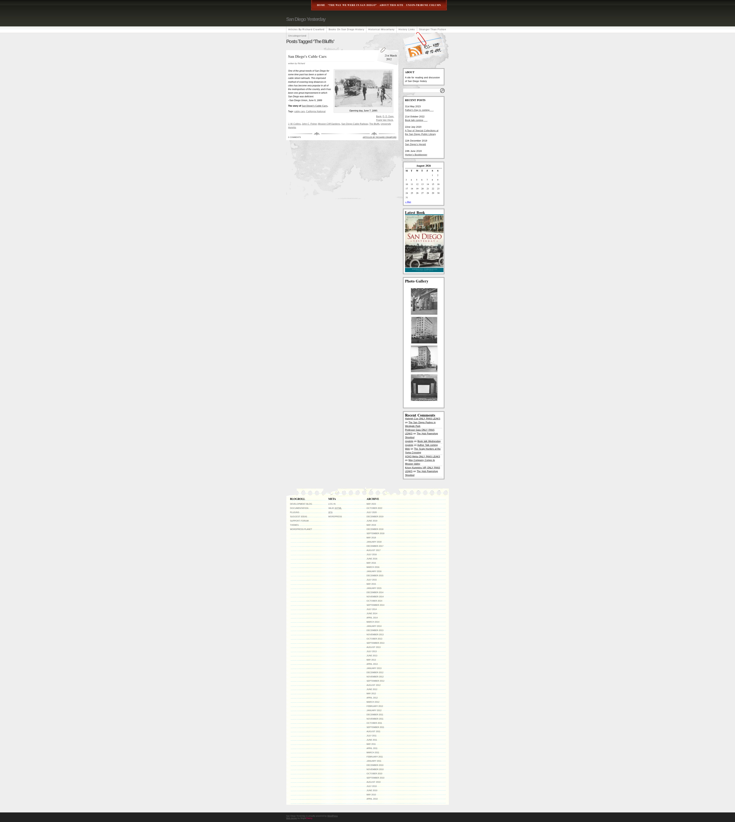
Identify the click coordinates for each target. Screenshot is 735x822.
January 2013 (374, 668)
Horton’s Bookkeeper (416, 154)
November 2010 (375, 769)
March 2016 (373, 567)
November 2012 (375, 676)
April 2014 (372, 617)
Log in (332, 504)
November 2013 (375, 634)
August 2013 (374, 647)
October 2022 (374, 508)
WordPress (335, 516)
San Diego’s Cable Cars (307, 56)
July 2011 (371, 735)
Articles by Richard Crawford (306, 29)
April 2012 (372, 698)
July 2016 (372, 554)
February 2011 (375, 757)
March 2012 (373, 702)
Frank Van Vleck (384, 120)
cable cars (299, 111)
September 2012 (375, 681)
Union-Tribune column (423, 5)
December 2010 (375, 765)
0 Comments (294, 137)
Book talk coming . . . (416, 120)
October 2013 (374, 639)
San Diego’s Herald (415, 144)
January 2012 (374, 710)
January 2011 (374, 761)
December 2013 (375, 630)
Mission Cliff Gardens (329, 124)
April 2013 (372, 664)
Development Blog (301, 504)
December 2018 (375, 529)
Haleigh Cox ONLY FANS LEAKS (422, 418)
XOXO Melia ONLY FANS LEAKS (422, 456)
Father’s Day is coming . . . (419, 110)
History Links (407, 29)
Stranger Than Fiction (432, 29)
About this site (391, 5)
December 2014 (375, 592)
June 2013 (372, 655)
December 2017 (375, 546)
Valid (335, 508)
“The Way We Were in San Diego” (352, 5)
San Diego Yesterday (305, 19)
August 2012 (374, 685)
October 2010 (374, 773)
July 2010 (372, 786)
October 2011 (374, 723)
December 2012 (375, 672)
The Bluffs (374, 124)
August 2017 (374, 550)
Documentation (299, 508)
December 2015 (375, 575)
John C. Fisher (309, 124)
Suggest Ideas (298, 516)
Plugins (294, 512)
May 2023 (371, 504)
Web (407, 449)
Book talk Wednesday (428, 441)
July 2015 (372, 580)
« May (408, 201)
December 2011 (375, 714)
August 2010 (374, 782)
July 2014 (372, 609)
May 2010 (371, 794)
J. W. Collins (294, 124)
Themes (294, 525)
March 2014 (373, 622)
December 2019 (375, 516)
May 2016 (371, 563)
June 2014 (372, 613)
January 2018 (374, 542)
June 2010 (372, 790)
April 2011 (372, 748)
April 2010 (372, 799)
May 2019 (371, 525)
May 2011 (371, 744)
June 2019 (372, 521)
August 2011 (373, 731)
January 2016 (374, 571)
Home (321, 5)
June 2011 (372, 740)
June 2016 (372, 559)
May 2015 (371, 584)
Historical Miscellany (381, 29)
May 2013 (371, 660)
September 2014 (375, 605)
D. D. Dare (388, 116)
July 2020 (372, 512)
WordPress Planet (301, 529)
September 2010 (375, 778)
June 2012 (372, 689)
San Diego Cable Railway (354, 124)
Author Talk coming (427, 445)
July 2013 (372, 651)
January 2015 (374, 588)
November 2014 (375, 596)
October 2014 (374, 601)
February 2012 (375, 706)
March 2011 (373, 752)
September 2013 (375, 643)
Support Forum (299, 521)
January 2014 (374, 626)
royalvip (409, 441)
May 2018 (371, 537)
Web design (291, 818)
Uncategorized (297, 35)
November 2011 (375, 719)
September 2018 (375, 533)
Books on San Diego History (346, 29)
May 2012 (371, 693)
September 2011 (375, 727)
